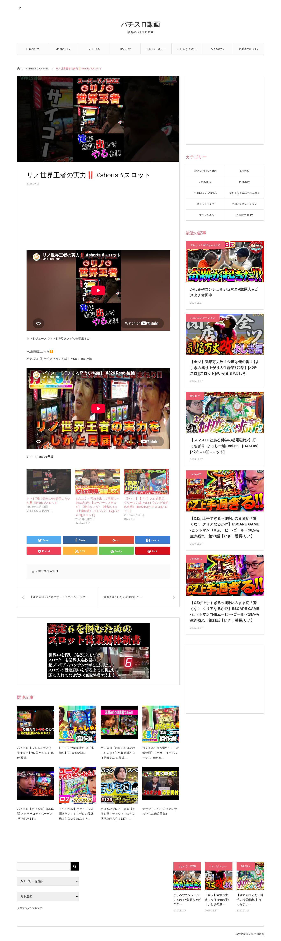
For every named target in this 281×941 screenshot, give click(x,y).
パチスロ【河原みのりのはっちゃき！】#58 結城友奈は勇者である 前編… (118, 752)
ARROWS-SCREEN (218, 50)
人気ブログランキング (29, 908)
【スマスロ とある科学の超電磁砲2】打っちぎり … (250, 899)
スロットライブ (205, 204)
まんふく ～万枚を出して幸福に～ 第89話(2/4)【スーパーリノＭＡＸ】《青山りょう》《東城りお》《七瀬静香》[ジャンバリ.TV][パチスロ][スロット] (98, 507)
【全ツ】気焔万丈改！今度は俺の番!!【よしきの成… (217, 899)
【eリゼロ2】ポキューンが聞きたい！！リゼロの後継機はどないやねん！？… (76, 813)
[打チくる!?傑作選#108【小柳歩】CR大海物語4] (77, 724)
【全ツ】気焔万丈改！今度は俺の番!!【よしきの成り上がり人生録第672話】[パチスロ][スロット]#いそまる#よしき (224, 368)
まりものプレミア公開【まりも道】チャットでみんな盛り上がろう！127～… (118, 813)
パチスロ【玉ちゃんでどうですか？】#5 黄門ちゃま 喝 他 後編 (35, 752)
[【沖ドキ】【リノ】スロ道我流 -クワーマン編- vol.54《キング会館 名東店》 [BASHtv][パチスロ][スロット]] (146, 481)
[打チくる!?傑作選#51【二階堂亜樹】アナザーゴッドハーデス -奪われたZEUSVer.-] (160, 724)
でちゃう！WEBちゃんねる (186, 50)
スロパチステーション (156, 50)
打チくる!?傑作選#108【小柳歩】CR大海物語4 (76, 750)
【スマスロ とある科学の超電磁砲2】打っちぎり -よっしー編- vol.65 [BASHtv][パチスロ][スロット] (224, 446)
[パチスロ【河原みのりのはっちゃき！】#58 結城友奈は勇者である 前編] (119, 724)
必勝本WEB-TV (248, 49)
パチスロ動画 (140, 24)
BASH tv (125, 49)
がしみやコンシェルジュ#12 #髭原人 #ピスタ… (187, 899)
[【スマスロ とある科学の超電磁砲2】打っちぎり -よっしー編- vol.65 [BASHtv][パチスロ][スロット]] (250, 876)
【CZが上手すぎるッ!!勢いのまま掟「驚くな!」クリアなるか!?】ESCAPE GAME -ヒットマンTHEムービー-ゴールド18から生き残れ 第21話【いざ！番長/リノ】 (225, 527)
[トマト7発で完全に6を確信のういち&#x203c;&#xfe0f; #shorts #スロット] (49, 481)
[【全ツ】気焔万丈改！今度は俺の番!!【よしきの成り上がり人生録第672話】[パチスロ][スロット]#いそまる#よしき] (218, 876)
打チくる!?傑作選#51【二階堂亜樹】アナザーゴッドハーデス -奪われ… (160, 752)
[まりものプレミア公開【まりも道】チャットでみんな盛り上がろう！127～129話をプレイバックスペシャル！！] (119, 785)
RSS (19, 7)
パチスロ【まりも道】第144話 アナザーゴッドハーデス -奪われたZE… (35, 813)
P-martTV (32, 49)
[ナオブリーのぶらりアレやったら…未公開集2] (160, 785)
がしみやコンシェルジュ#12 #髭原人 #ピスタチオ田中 (224, 292)
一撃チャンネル (205, 215)
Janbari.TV (63, 49)
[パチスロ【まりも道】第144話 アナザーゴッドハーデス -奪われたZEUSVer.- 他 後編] (35, 785)
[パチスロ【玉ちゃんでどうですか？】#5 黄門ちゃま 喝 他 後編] (35, 724)
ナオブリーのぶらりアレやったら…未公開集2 (159, 811)
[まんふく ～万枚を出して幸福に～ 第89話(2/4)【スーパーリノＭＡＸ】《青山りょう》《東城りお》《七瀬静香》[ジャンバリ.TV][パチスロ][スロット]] (97, 481)
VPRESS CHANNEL (94, 50)
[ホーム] (18, 68)
